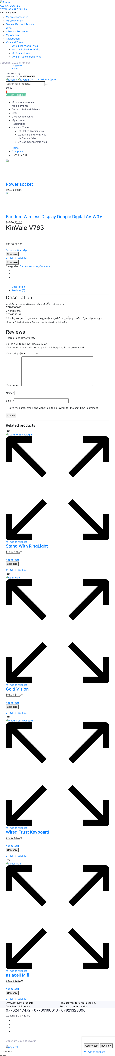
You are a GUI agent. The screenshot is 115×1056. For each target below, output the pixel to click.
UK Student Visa (21, 53)
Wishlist (15, 68)
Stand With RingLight (27, 546)
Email (10, 400)
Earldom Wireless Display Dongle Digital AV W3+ (54, 216)
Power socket (19, 184)
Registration (13, 38)
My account (17, 66)
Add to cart (91, 1045)
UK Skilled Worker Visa (25, 45)
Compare (12, 254)
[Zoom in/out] (1, 1051)
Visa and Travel (14, 42)
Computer (17, 151)
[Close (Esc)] (10, 1051)
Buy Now (106, 1045)
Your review (13, 385)
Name (10, 392)
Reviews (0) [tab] (18, 290)
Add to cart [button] (12, 559)
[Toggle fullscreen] (4, 1051)
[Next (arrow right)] (4, 1055)
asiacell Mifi (17, 975)
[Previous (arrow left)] (1, 1055)
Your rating (13, 353)
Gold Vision (17, 689)
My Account (13, 35)
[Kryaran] (5, 1)
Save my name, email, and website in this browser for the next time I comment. (53, 407)
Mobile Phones (14, 20)
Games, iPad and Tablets (20, 24)
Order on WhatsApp (17, 250)
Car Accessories (29, 266)
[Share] (7, 1051)
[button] (94, 1052)
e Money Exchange (17, 31)
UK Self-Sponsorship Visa (26, 56)
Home (15, 147)
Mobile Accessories (17, 16)
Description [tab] (18, 286)
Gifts (9, 27)
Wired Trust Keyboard (27, 832)
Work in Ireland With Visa (26, 49)
